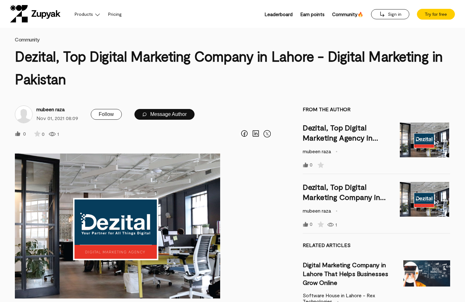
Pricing (115, 14)
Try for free (436, 14)
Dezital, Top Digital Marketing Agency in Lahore (338, 137)
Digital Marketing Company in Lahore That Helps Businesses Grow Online (345, 273)
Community (27, 39)
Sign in (394, 14)
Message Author (168, 114)
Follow (106, 114)
